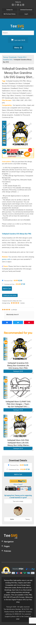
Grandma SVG (7, 60)
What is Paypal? (18, 484)
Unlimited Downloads (26, 10)
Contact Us (9, 10)
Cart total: (19, 40)
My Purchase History (9, 14)
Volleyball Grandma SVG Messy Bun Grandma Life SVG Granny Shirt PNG (18, 365)
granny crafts (6, 259)
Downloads (13, 57)
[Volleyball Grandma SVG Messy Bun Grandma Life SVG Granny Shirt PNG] (18, 359)
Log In (26, 14)
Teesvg (5, 57)
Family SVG (22, 57)
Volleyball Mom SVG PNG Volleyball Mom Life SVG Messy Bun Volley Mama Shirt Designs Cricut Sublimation (18, 443)
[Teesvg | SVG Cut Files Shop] (18, 28)
